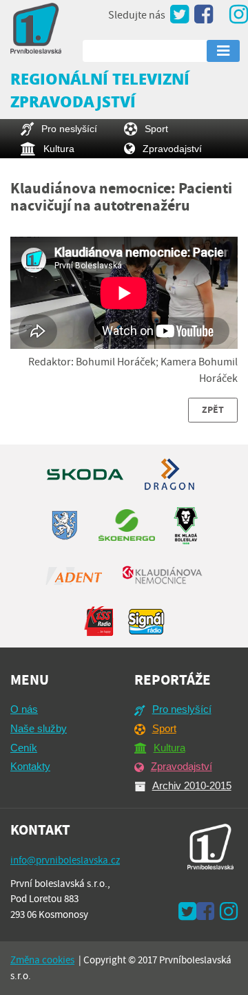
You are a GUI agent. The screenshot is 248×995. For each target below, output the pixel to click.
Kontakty (30, 766)
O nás (24, 709)
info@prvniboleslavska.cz (65, 860)
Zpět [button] (213, 409)
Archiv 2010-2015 (191, 785)
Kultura (58, 148)
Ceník (23, 747)
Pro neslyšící (69, 128)
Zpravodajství (172, 148)
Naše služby (38, 728)
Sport (156, 128)
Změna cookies (42, 960)
